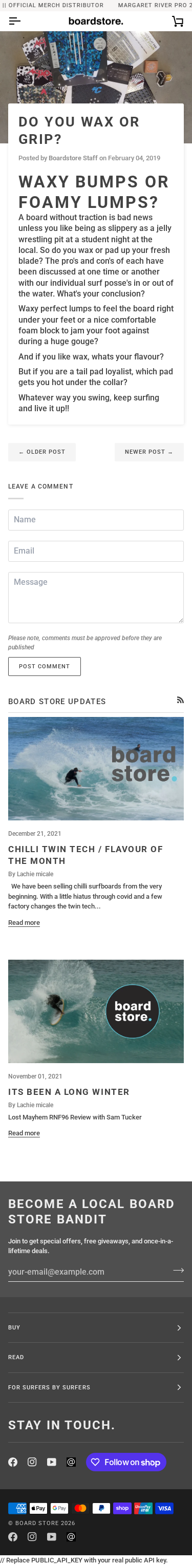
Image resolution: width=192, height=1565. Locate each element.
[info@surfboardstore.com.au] (71, 1462)
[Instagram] (32, 1462)
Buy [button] (14, 1327)
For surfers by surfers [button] (49, 1387)
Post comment (44, 666)
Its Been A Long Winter (69, 1092)
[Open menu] (23, 21)
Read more (24, 922)
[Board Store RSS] (180, 699)
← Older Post (42, 451)
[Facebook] (12, 1462)
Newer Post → (149, 451)
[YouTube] (51, 1462)
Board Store (37, 1523)
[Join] (175, 1270)
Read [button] (16, 1357)
